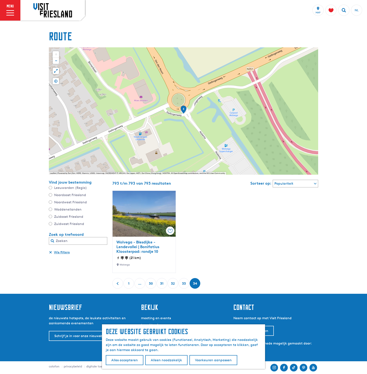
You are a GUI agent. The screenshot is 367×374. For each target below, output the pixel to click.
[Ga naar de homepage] (52, 10)
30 (151, 285)
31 (162, 285)
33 (184, 285)
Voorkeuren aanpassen (213, 360)
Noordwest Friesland (70, 202)
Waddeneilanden (68, 209)
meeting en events (156, 318)
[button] (183, 111)
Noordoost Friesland (70, 195)
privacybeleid (73, 366)
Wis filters (62, 252)
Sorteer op (260, 183)
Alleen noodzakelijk (166, 360)
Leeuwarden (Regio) (70, 188)
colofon (54, 366)
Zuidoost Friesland (68, 217)
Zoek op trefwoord (66, 234)
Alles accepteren (124, 360)
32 (173, 285)
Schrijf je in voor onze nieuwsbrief (81, 336)
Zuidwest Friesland (69, 224)
